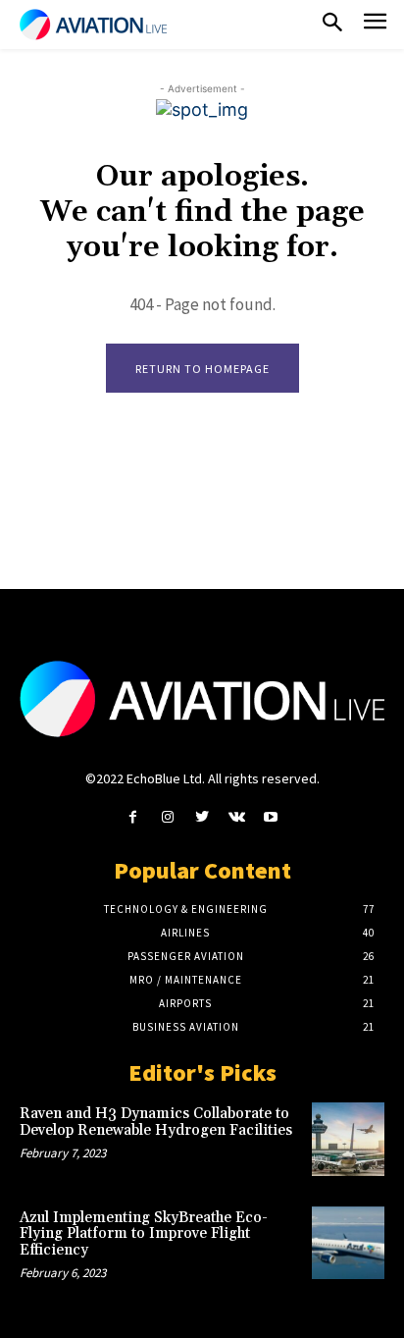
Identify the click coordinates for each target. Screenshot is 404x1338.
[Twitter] (201, 817)
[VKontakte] (237, 817)
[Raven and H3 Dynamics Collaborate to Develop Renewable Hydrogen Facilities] (348, 1138)
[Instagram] (167, 817)
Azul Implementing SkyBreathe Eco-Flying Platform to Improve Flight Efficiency (144, 1233)
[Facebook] (133, 817)
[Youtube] (271, 817)
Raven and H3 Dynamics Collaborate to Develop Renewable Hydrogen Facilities (156, 1122)
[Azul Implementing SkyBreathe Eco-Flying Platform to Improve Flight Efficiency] (348, 1242)
